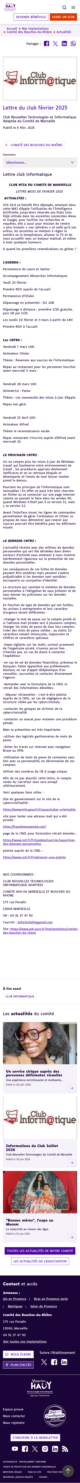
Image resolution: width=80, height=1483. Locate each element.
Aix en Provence (14, 1299)
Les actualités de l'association (40, 1261)
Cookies (43, 1477)
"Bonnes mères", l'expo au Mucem (29, 1222)
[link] (44, 1362)
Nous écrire (21, 1354)
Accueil (12, 28)
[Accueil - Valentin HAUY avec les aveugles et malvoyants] (10, 7)
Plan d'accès (21, 1365)
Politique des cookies (59, 1472)
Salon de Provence (43, 1306)
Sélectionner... (16, 162)
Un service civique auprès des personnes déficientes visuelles (34, 1073)
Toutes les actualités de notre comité (40, 1251)
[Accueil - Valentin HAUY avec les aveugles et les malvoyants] (40, 1388)
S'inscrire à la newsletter (35, 1438)
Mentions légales (12, 1472)
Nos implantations (35, 28)
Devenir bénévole (31, 17)
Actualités (64, 32)
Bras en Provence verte (51, 1299)
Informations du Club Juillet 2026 (32, 1148)
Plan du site (34, 1472)
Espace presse (13, 1409)
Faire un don (63, 17)
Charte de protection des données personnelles (29, 1467)
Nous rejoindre (14, 1423)
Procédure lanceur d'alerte (18, 1477)
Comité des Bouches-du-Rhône (29, 32)
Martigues (15, 1306)
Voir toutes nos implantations (25, 1341)
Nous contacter (14, 1416)
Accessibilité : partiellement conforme (24, 1462)
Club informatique (19, 996)
